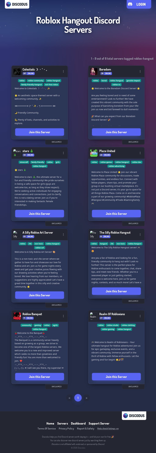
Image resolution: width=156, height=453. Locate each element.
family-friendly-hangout (31, 84)
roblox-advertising (116, 166)
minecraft (24, 162)
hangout (103, 243)
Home (50, 423)
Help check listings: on (108, 428)
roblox (22, 80)
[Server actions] (63, 71)
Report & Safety (85, 428)
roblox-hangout (53, 80)
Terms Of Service (46, 428)
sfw (30, 243)
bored (104, 80)
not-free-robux (51, 84)
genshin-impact (133, 80)
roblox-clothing (128, 325)
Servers (62, 423)
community (26, 325)
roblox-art (39, 247)
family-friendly (37, 162)
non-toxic (39, 243)
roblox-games (106, 162)
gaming (38, 325)
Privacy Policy (66, 428)
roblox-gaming (108, 329)
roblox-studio (112, 325)
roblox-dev (136, 162)
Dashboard (78, 423)
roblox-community (35, 80)
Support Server (99, 423)
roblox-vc (116, 84)
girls (58, 162)
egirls (55, 325)
